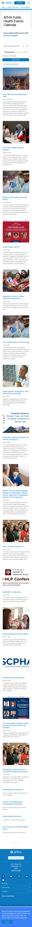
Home (3, 7)
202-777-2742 (16, 870)
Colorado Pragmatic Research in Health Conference (16, 438)
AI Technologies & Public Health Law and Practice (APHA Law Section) (15, 725)
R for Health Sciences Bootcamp (16, 342)
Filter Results (15, 59)
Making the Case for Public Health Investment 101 (13, 297)
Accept (7, 921)
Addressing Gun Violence (13, 790)
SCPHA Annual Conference (14, 678)
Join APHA (20, 3)
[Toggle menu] (28, 3)
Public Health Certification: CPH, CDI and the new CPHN (16, 393)
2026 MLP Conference (12, 592)
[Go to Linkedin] (26, 876)
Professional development (11, 64)
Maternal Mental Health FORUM (15, 634)
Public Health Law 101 (11, 247)
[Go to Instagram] (19, 876)
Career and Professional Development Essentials (12, 803)
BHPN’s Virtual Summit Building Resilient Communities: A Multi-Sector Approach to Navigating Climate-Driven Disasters (15, 494)
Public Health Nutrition (12, 816)
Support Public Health (16, 858)
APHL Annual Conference (13, 547)
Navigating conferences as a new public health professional (15, 771)
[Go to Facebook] (3, 876)
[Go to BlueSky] (11, 876)
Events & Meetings (12, 7)
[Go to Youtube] (3, 880)
